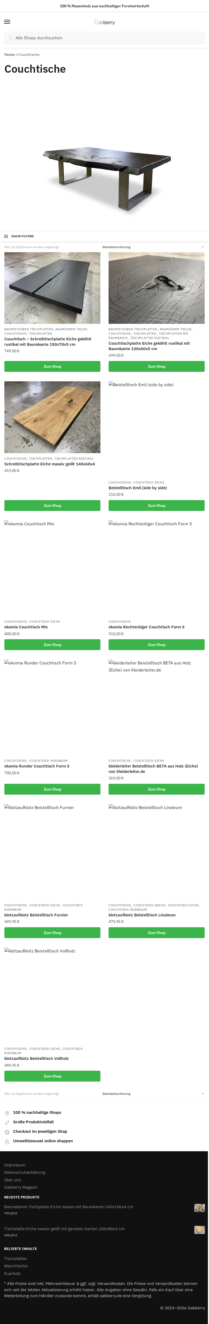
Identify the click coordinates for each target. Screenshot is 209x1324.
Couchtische (15, 333)
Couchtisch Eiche (148, 482)
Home (9, 54)
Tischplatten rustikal (150, 338)
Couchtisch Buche (149, 905)
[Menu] (12, 22)
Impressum (14, 1165)
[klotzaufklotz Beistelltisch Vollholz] (52, 995)
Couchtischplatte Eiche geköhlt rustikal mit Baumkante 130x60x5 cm (149, 346)
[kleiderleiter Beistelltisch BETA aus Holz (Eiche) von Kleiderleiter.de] (157, 707)
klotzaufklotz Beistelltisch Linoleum (142, 914)
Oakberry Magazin (21, 1187)
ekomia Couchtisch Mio (26, 626)
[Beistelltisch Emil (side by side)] (157, 429)
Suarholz (12, 1273)
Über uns (12, 1179)
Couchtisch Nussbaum (48, 761)
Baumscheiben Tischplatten (28, 329)
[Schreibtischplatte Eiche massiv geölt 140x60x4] (52, 417)
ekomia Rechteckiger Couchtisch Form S (147, 626)
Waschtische (15, 1265)
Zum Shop (52, 366)
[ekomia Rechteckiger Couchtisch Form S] (157, 568)
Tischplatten (40, 333)
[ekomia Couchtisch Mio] (52, 568)
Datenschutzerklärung (24, 1172)
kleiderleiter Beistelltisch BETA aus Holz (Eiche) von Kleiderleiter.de (153, 768)
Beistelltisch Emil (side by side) (138, 487)
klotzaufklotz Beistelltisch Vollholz (36, 1058)
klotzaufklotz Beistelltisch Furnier (36, 914)
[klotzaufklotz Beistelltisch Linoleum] (157, 852)
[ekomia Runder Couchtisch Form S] (52, 707)
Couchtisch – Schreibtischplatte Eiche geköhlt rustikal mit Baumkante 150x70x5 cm (47, 341)
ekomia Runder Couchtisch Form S (36, 766)
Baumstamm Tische (71, 329)
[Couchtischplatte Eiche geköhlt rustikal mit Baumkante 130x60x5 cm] (157, 288)
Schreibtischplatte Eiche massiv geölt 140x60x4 (49, 463)
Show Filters (22, 236)
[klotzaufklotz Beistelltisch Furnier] (52, 852)
